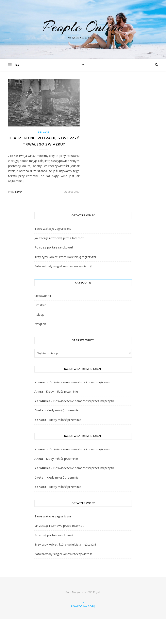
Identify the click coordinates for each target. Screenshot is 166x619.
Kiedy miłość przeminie (62, 391)
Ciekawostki (42, 296)
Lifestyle (40, 305)
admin (18, 191)
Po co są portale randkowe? (53, 247)
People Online (83, 27)
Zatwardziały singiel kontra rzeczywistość (63, 266)
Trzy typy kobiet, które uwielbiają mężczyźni (65, 257)
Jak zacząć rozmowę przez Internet (59, 238)
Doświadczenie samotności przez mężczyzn (79, 382)
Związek (40, 324)
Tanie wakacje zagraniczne (52, 228)
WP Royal (94, 592)
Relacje (43, 132)
